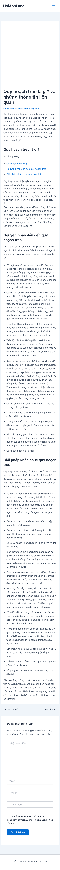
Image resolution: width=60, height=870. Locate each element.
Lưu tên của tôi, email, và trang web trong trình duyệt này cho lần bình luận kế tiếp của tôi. (30, 820)
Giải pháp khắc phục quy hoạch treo (25, 174)
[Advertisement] (30, 56)
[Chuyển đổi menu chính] (53, 6)
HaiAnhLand (14, 6)
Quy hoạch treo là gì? (17, 163)
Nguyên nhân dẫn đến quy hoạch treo (26, 169)
